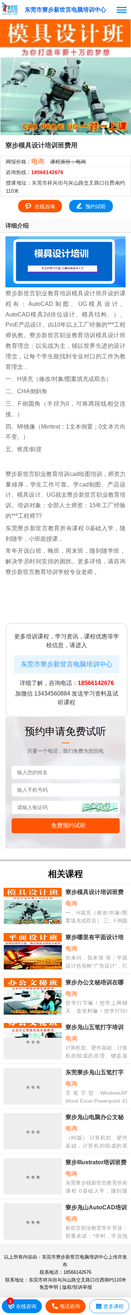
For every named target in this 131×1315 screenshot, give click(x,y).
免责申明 (48, 1287)
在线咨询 (45, 206)
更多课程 (113, 1306)
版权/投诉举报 (77, 1287)
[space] (9, 8)
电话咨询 (70, 1306)
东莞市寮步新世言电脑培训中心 (65, 10)
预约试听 (96, 206)
